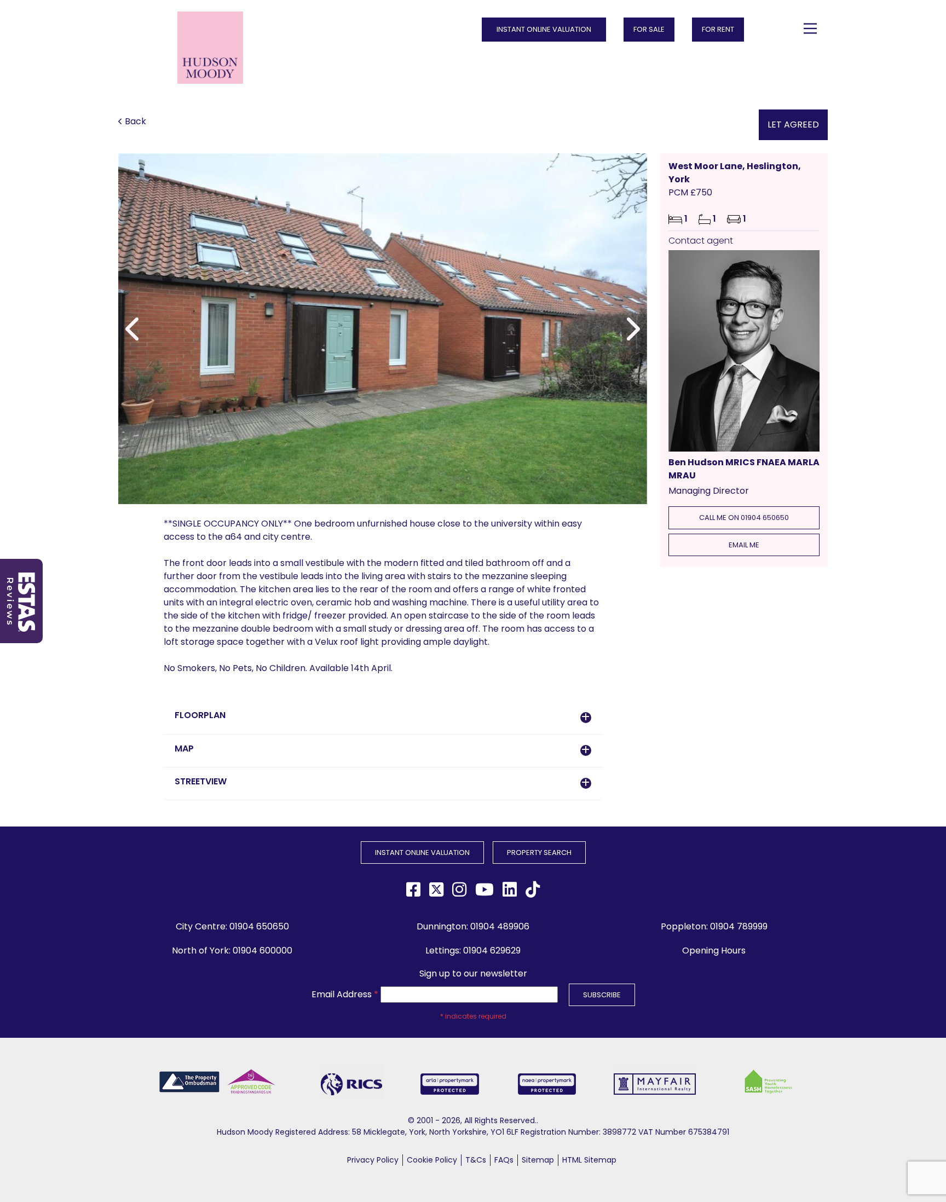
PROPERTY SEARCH (539, 852)
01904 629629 (492, 950)
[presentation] (133, 328)
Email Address (345, 994)
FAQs (504, 1159)
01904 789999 (739, 926)
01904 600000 (262, 950)
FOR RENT (718, 29)
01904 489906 (499, 926)
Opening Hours (714, 950)
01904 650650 (259, 926)
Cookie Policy (432, 1159)
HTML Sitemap (589, 1159)
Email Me (744, 545)
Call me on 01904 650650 (744, 517)
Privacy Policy (373, 1159)
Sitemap (538, 1159)
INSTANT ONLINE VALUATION (544, 29)
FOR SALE (649, 29)
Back (135, 121)
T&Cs (475, 1159)
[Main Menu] (810, 28)
